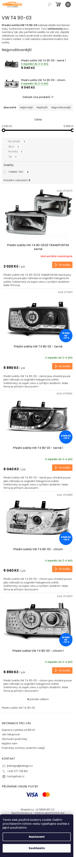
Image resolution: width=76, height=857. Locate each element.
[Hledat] (49, 4)
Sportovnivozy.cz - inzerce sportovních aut (38, 813)
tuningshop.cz (15, 776)
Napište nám (9, 743)
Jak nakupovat (11, 734)
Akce (13, 146)
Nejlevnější (26, 107)
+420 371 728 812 (17, 771)
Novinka (15, 151)
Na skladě (16, 141)
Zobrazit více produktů (36, 97)
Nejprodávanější (61, 107)
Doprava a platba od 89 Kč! (18, 730)
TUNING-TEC (18, 172)
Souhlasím (37, 848)
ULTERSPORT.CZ (45, 809)
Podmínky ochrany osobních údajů (23, 748)
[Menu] (68, 4)
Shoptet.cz (27, 809)
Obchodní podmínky (14, 739)
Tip (12, 156)
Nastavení (37, 837)
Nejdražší (42, 107)
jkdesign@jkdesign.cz (20, 766)
